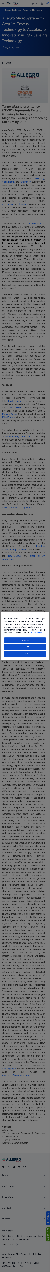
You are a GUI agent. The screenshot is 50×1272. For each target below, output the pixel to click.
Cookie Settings (25, 654)
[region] (25, 636)
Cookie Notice (36, 632)
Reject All (25, 640)
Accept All (25, 647)
